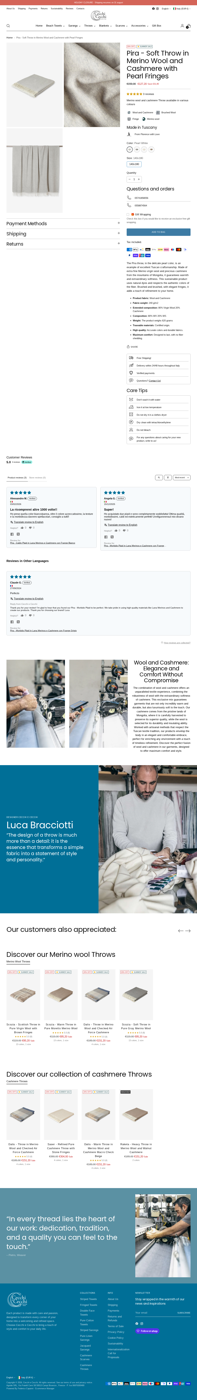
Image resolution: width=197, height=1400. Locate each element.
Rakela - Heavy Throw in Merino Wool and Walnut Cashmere (136, 1148)
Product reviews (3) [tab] (17, 477)
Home (9, 37)
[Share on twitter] (18, 534)
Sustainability (115, 1343)
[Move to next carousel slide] (188, 930)
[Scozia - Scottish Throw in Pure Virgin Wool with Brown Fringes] (23, 994)
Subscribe (184, 1313)
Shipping (113, 1305)
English (165, 9)
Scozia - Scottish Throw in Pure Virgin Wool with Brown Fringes (23, 1028)
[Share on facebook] (12, 534)
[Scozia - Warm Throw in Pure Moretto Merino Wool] (61, 994)
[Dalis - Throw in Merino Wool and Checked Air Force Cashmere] (98, 994)
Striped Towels (88, 1299)
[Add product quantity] (139, 179)
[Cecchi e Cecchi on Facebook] (153, 8)
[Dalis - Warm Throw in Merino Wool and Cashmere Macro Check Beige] (98, 1114)
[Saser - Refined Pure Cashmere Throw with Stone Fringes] (61, 1114)
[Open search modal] (8, 26)
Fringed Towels (88, 1305)
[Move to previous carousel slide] (180, 931)
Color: (137, 143)
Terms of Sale (116, 1326)
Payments (113, 1310)
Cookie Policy (116, 1337)
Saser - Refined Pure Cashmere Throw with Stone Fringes (61, 1148)
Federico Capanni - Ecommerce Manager (36, 1388)
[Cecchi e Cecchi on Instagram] (157, 8)
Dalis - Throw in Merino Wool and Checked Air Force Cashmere (98, 1028)
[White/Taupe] (151, 149)
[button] (135, 94)
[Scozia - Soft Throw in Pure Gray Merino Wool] (136, 994)
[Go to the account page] (182, 26)
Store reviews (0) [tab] (37, 477)
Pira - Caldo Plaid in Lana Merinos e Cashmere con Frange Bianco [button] (42, 543)
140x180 (134, 164)
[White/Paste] (144, 149)
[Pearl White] (130, 149)
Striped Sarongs (89, 1330)
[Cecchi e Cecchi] (98, 16)
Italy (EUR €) (182, 9)
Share (134, 347)
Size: (135, 158)
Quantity (131, 172)
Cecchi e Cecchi (30, 1382)
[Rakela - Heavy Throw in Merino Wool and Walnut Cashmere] (136, 1114)
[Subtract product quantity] (129, 179)
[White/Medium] (137, 149)
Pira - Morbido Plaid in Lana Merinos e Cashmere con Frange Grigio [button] (134, 545)
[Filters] (168, 477)
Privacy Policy (116, 1332)
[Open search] (159, 477)
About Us (113, 1299)
